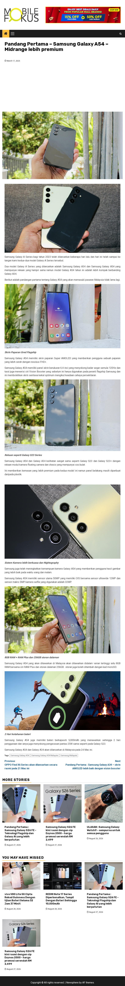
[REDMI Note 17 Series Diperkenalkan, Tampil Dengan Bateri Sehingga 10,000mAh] (62, 876)
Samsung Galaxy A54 (20, 755)
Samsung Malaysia (69, 755)
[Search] (120, 34)
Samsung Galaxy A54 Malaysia (44, 755)
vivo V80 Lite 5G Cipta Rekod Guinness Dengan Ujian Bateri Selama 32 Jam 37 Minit (20, 899)
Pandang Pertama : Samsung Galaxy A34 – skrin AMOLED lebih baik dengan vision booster (93, 765)
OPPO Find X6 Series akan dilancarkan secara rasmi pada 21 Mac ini (31, 765)
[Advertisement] (62, 87)
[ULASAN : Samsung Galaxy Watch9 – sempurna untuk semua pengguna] (104, 803)
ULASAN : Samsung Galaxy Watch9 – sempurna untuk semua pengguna (103, 830)
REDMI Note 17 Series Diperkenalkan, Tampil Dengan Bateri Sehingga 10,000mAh (61, 899)
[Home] (5, 34)
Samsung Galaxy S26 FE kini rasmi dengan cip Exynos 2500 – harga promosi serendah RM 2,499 (61, 833)
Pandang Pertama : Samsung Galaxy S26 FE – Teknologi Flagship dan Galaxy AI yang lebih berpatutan (20, 833)
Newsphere (72, 982)
